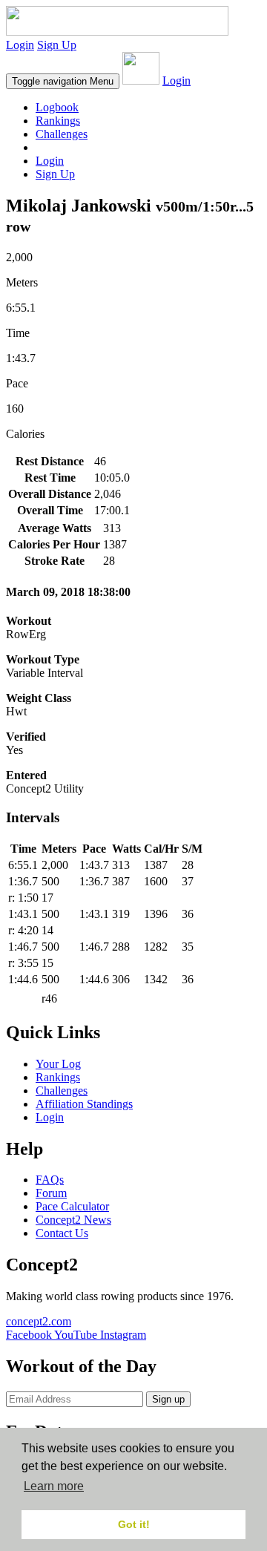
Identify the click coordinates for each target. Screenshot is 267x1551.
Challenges (62, 134)
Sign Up (56, 45)
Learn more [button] (54, 1486)
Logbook (57, 107)
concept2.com (38, 1321)
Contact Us (62, 1233)
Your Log (58, 1064)
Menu (62, 81)
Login (20, 45)
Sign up (168, 1399)
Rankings (58, 120)
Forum (51, 1193)
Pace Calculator (72, 1206)
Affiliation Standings (84, 1104)
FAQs (50, 1179)
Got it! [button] (134, 1524)
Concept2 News (73, 1219)
